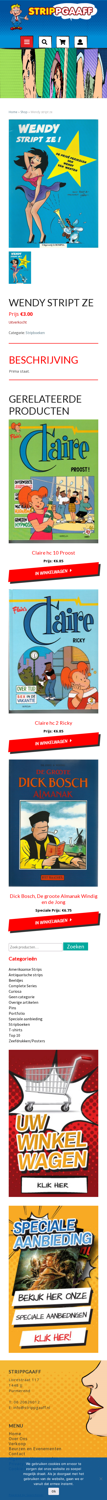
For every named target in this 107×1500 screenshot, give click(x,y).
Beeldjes (16, 980)
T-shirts (15, 1029)
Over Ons (18, 1438)
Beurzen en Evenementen (35, 1448)
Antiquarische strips (26, 974)
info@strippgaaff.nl (31, 1407)
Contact (17, 1453)
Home (13, 112)
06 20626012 (27, 1401)
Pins (12, 1007)
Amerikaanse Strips (25, 969)
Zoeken (75, 946)
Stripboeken (35, 332)
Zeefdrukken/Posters (27, 1040)
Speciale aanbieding (26, 1018)
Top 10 (14, 1035)
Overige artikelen (23, 1002)
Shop (24, 112)
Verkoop (17, 1443)
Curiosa (15, 991)
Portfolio (17, 1013)
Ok (54, 1491)
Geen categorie (22, 996)
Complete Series (23, 985)
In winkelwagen (51, 572)
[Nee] (100, 1478)
